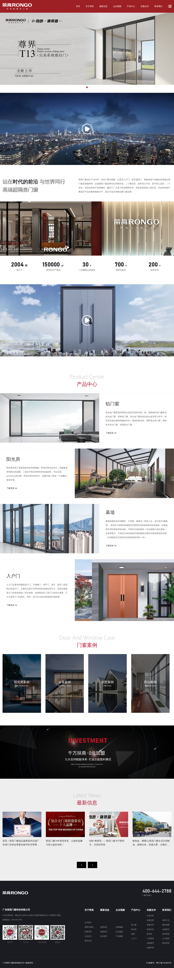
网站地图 (165, 925)
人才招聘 (165, 938)
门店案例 (150, 938)
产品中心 (131, 6)
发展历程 (88, 932)
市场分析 (150, 916)
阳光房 (134, 929)
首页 (78, 6)
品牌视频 (119, 927)
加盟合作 (145, 6)
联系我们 (158, 6)
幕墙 (133, 934)
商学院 (149, 934)
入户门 (134, 938)
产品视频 (119, 936)
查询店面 (165, 934)
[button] (75, 87)
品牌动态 (103, 927)
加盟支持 (150, 925)
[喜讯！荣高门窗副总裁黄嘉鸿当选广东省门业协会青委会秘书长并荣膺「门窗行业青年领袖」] (22, 824)
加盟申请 (150, 948)
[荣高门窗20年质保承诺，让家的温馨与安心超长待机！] (65, 824)
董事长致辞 (89, 927)
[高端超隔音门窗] (17, 6)
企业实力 (88, 936)
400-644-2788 (156, 891)
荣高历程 (165, 943)
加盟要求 (150, 943)
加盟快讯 (103, 932)
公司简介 (88, 922)
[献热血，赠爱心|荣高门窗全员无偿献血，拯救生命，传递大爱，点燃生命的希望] (152, 824)
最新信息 (103, 6)
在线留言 (165, 929)
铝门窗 (134, 925)
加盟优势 (150, 920)
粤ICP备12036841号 (163, 963)
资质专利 (150, 929)
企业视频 (117, 6)
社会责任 (103, 936)
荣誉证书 (88, 941)
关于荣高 (90, 6)
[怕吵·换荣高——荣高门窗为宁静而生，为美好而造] (108, 824)
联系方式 (165, 920)
